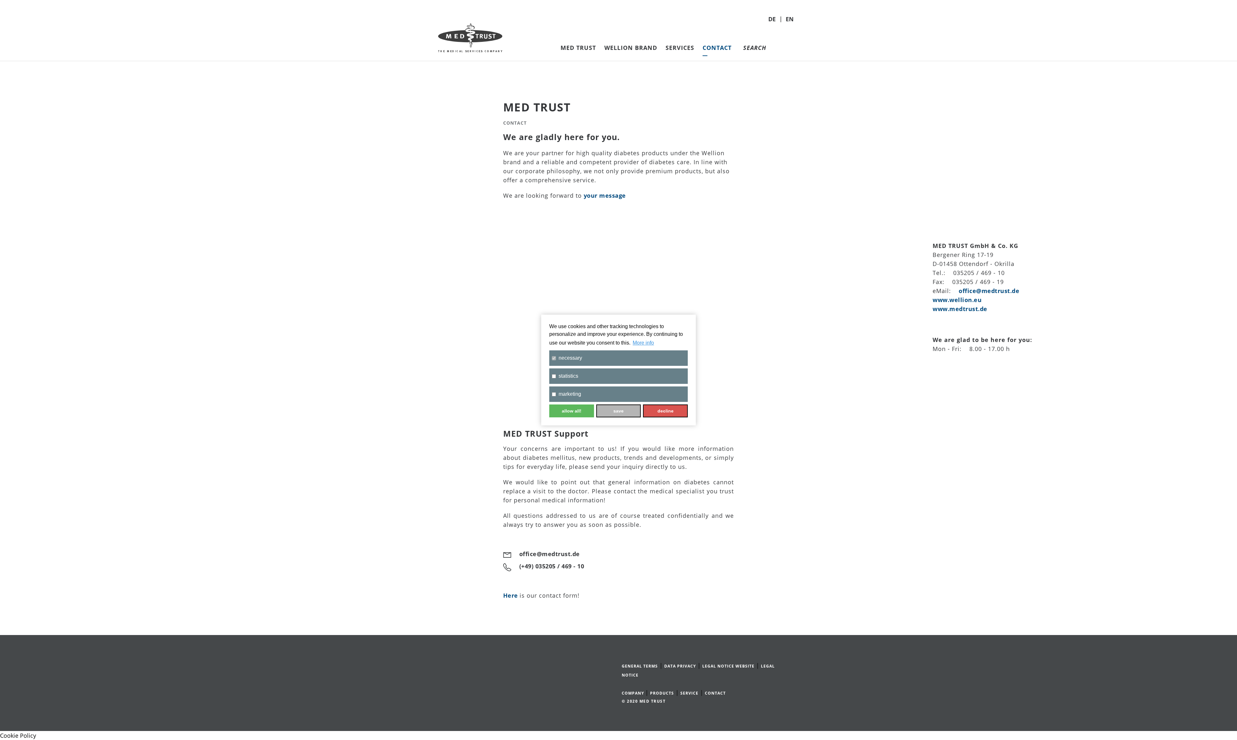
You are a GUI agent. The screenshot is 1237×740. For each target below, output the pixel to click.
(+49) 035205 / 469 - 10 (551, 566)
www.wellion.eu (957, 300)
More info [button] (643, 343)
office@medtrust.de (989, 291)
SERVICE (689, 693)
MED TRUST (578, 48)
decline (665, 410)
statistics (568, 376)
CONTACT (715, 693)
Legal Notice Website (728, 666)
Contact (717, 48)
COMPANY (633, 693)
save (618, 410)
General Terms (640, 666)
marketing (570, 394)
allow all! (571, 410)
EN (790, 19)
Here (511, 595)
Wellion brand (630, 48)
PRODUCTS (662, 693)
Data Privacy (680, 666)
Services (680, 48)
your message (605, 195)
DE (772, 19)
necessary (570, 358)
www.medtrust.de (960, 309)
